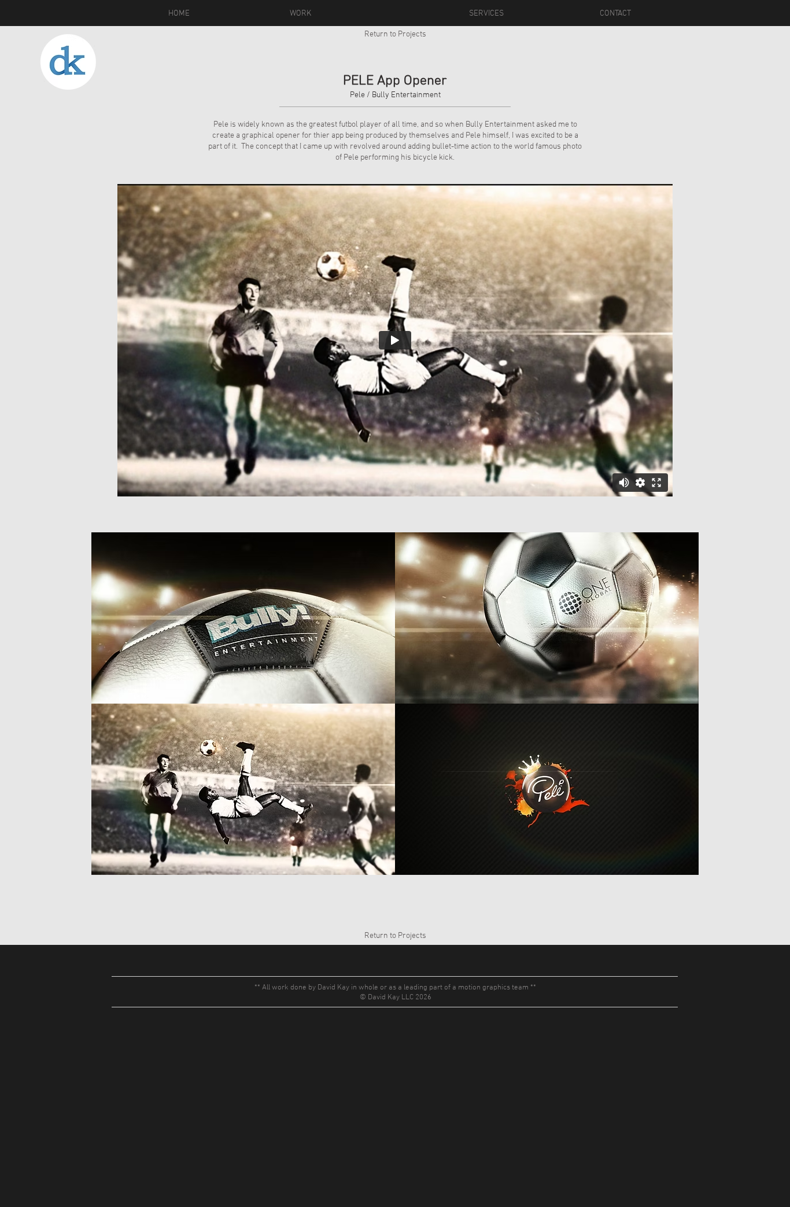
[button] (243, 618)
